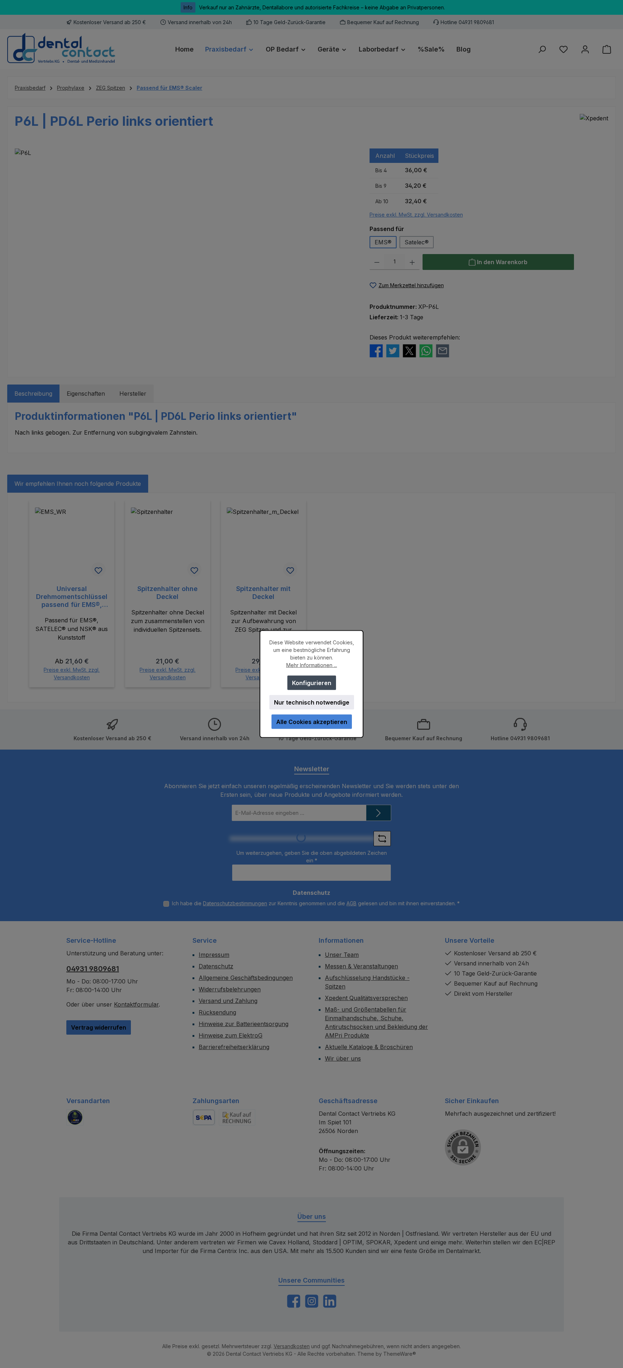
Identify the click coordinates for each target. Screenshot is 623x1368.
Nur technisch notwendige (311, 702)
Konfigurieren (311, 683)
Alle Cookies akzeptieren (311, 721)
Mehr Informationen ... (311, 665)
